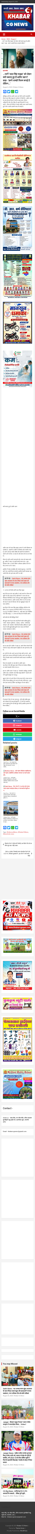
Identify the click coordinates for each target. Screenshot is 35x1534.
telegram (18, 739)
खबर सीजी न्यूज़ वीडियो (8, 1417)
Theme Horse (20, 1528)
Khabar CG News (18, 87)
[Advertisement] (17, 411)
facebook (19, 721)
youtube (18, 730)
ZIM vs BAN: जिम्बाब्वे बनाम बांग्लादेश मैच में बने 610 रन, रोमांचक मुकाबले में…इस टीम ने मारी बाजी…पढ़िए (17, 854)
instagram (19, 725)
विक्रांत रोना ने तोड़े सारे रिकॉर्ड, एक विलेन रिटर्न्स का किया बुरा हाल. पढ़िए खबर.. (18, 844)
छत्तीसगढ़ (5, 1384)
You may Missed (10, 1364)
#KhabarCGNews (23, 832)
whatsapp (19, 734)
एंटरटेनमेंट (5, 70)
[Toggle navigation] (4, 34)
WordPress (23, 1531)
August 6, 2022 (7, 87)
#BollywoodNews (12, 832)
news (12, 834)
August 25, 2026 (8, 1396)
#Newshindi (6, 834)
